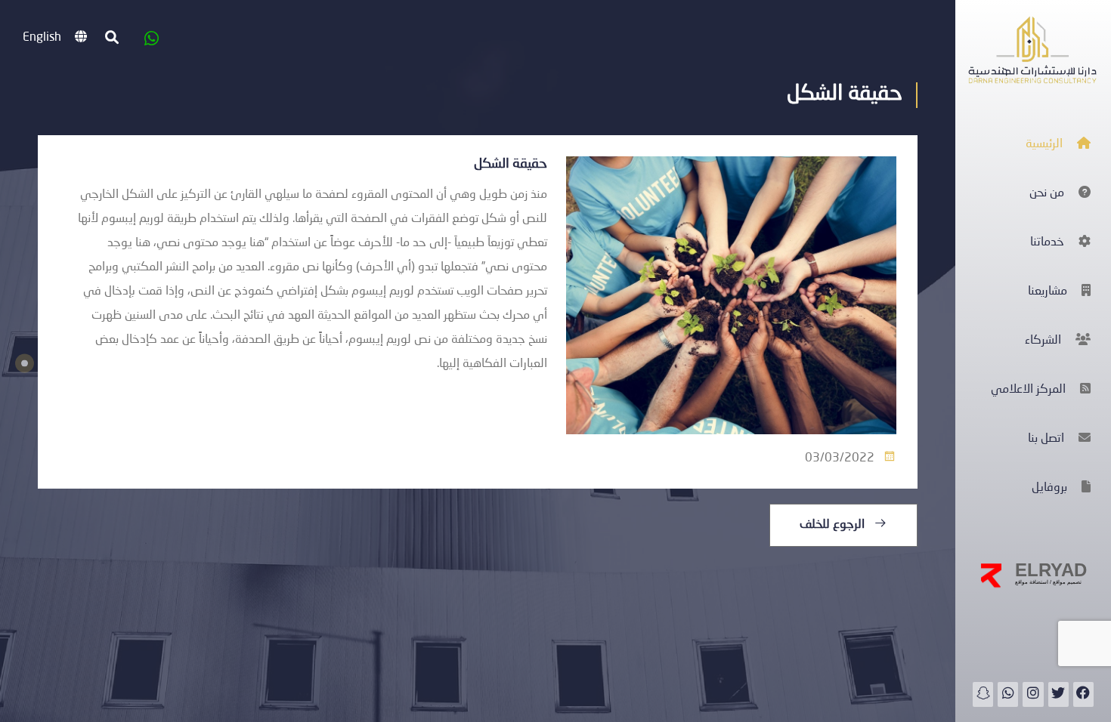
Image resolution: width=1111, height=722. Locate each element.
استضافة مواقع (1031, 582)
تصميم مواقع (1066, 582)
